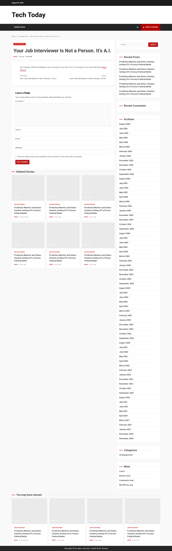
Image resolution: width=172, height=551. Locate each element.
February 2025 (125, 206)
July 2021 (123, 402)
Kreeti (93, 548)
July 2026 (123, 128)
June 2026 (123, 133)
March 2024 (124, 256)
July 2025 (123, 183)
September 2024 (126, 229)
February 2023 (125, 315)
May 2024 (123, 247)
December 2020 (126, 434)
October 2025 (125, 170)
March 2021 (124, 420)
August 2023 (124, 288)
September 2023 (126, 283)
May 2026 (123, 138)
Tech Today (29, 15)
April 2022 (123, 361)
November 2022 (126, 329)
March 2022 (124, 365)
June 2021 (123, 407)
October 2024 (125, 224)
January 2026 (125, 156)
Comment (20, 101)
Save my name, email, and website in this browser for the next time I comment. (50, 157)
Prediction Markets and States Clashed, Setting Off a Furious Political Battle (28, 188)
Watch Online (152, 27)
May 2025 (123, 192)
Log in (122, 471)
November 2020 (126, 438)
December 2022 (126, 324)
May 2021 (123, 411)
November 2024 (126, 220)
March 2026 (124, 147)
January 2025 (125, 211)
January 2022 (125, 375)
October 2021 (125, 388)
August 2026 (124, 124)
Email (18, 139)
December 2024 (126, 215)
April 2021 (123, 416)
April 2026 (123, 142)
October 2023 (125, 279)
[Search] (137, 27)
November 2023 (126, 274)
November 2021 (126, 384)
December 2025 (126, 160)
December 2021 (126, 379)
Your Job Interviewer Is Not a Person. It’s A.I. (38, 77)
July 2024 (123, 238)
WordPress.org (126, 485)
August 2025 (124, 179)
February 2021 (125, 425)
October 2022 (125, 334)
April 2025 (123, 197)
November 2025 (126, 165)
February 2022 (125, 370)
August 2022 (124, 343)
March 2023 (124, 311)
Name (18, 130)
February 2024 (125, 261)
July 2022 (123, 347)
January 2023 (125, 320)
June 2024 (123, 242)
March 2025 (124, 201)
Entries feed (124, 476)
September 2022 (126, 338)
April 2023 (123, 306)
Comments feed (126, 480)
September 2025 (126, 174)
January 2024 (125, 265)
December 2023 (126, 270)
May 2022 (123, 356)
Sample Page (19, 27)
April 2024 (123, 252)
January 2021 (125, 429)
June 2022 (123, 352)
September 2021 (126, 393)
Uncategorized (19, 44)
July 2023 (123, 293)
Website (18, 148)
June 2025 (123, 188)
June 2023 (123, 297)
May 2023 (123, 302)
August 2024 (124, 233)
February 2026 (125, 151)
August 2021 (124, 397)
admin (15, 56)
